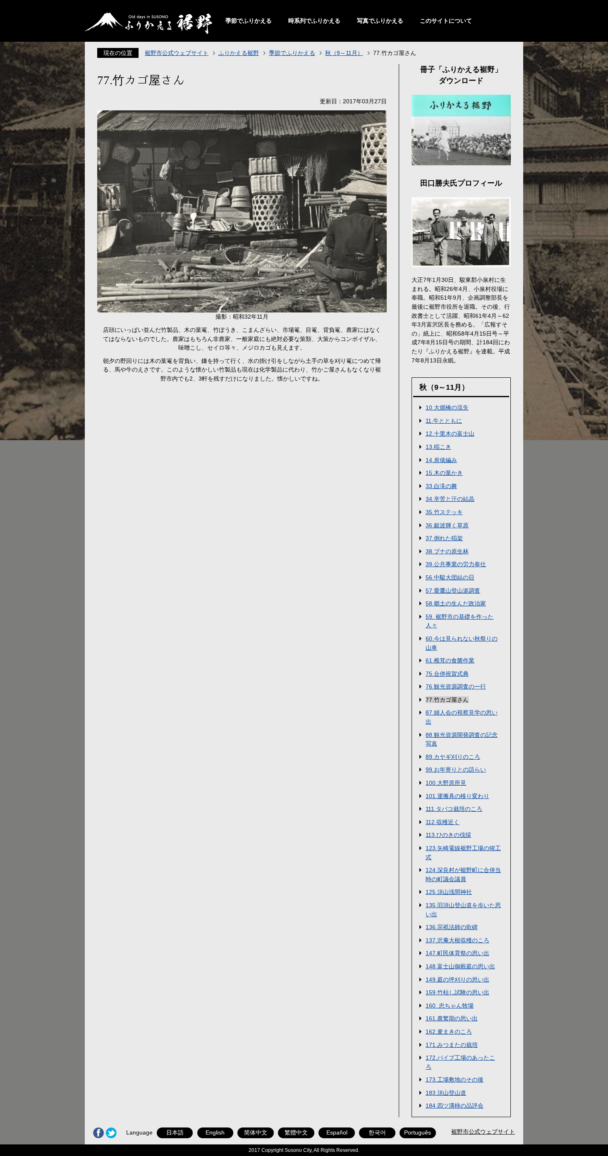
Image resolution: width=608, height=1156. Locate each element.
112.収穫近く (443, 822)
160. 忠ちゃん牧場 (450, 1005)
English (215, 1132)
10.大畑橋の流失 (447, 407)
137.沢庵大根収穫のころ (457, 940)
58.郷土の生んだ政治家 (456, 603)
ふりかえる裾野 (238, 53)
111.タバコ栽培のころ (454, 809)
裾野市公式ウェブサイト (176, 53)
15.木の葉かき (444, 473)
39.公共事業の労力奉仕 (456, 564)
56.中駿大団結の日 (450, 577)
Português (417, 1132)
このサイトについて (446, 20)
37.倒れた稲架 (444, 538)
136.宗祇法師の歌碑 (452, 927)
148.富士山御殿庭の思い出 (460, 966)
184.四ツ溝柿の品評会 (455, 1105)
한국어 (377, 1132)
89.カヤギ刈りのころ (453, 756)
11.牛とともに (444, 420)
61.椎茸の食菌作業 (450, 660)
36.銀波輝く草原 (447, 525)
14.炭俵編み (441, 460)
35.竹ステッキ (444, 512)
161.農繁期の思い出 (452, 1018)
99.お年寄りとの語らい (456, 769)
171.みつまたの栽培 (452, 1045)
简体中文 (255, 1132)
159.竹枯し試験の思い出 (457, 992)
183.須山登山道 (446, 1092)
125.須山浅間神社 (449, 892)
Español (336, 1132)
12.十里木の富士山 (450, 433)
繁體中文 (296, 1132)
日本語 (175, 1132)
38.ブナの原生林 (447, 551)
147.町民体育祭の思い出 (457, 953)
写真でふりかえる (380, 20)
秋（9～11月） (344, 53)
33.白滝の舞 (441, 486)
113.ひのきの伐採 (448, 835)
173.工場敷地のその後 (455, 1079)
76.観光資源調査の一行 (456, 686)
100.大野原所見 (446, 782)
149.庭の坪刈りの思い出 (457, 979)
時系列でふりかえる (314, 20)
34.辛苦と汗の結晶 (450, 499)
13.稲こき (438, 446)
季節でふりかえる (248, 20)
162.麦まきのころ (449, 1031)
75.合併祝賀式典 (447, 673)
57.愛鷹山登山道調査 (453, 590)
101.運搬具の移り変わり (457, 796)
